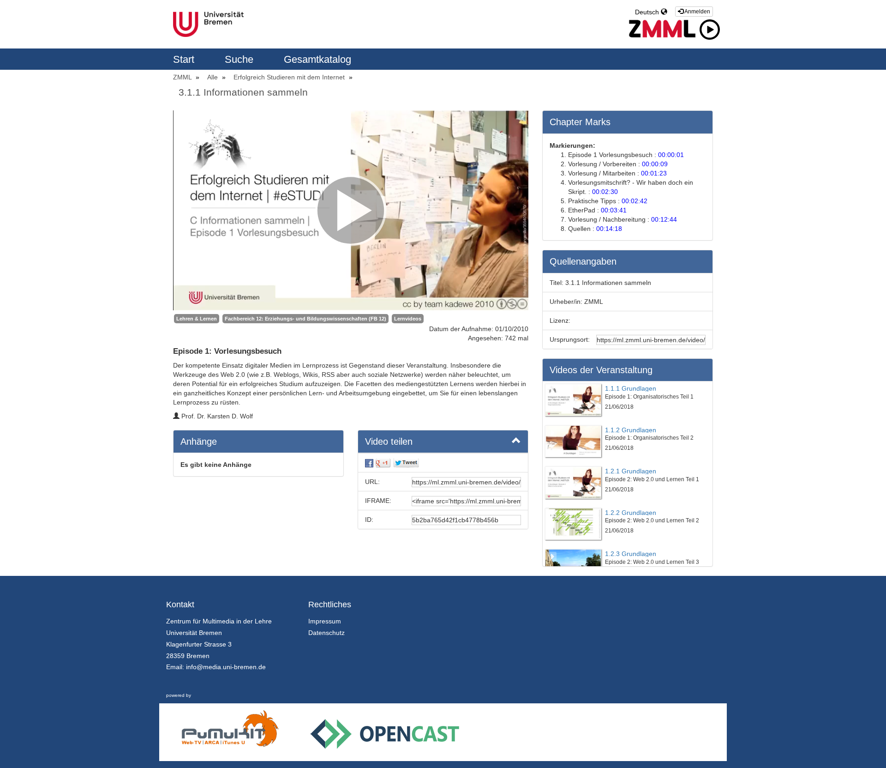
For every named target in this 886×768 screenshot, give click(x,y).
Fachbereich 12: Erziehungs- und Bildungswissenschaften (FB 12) (305, 318)
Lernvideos (407, 318)
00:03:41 (614, 210)
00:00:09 (655, 164)
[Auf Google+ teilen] (383, 462)
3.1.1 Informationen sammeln (243, 92)
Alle (213, 77)
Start (185, 59)
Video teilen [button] (389, 441)
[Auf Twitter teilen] (406, 462)
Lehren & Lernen (196, 318)
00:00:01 (671, 154)
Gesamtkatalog (317, 59)
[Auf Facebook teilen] (369, 462)
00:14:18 (609, 228)
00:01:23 (654, 173)
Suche (240, 59)
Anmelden (696, 11)
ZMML (183, 77)
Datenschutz (326, 632)
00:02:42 (634, 201)
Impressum (324, 621)
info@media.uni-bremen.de (226, 667)
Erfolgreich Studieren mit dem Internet (290, 77)
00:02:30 (605, 191)
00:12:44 (664, 219)
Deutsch (648, 12)
